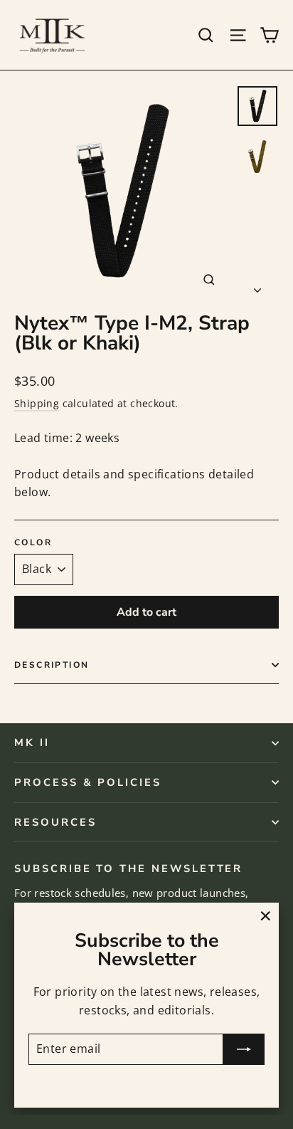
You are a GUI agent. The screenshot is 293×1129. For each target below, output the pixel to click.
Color (33, 542)
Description (51, 665)
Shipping (36, 403)
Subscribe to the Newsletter (128, 867)
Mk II (32, 742)
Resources (55, 822)
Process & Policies (87, 782)
